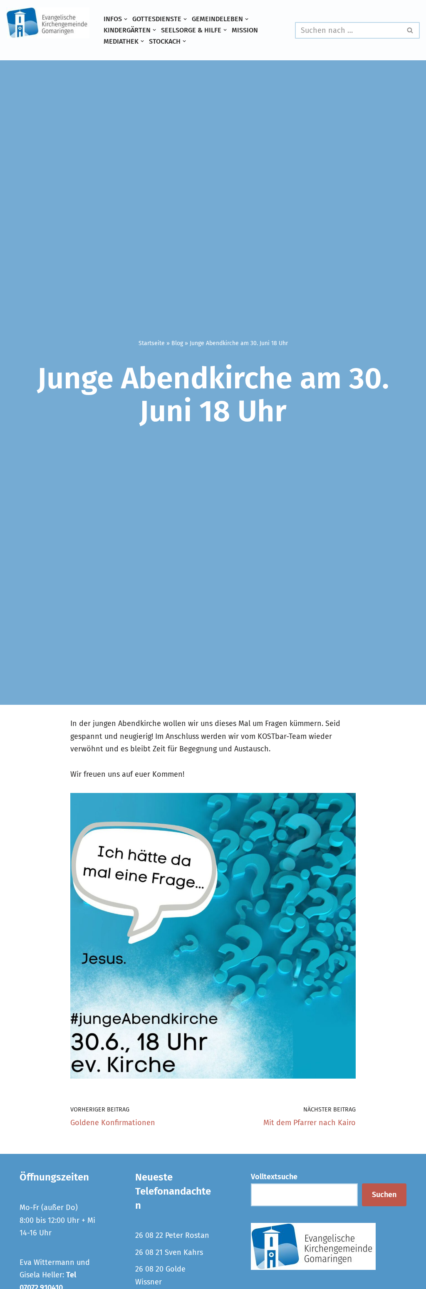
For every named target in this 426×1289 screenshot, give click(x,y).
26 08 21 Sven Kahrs (169, 1252)
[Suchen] (410, 30)
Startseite (152, 343)
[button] (125, 19)
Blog (177, 343)
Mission (245, 30)
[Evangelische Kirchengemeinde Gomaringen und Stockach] (47, 22)
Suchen (384, 1194)
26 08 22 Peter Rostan (172, 1235)
